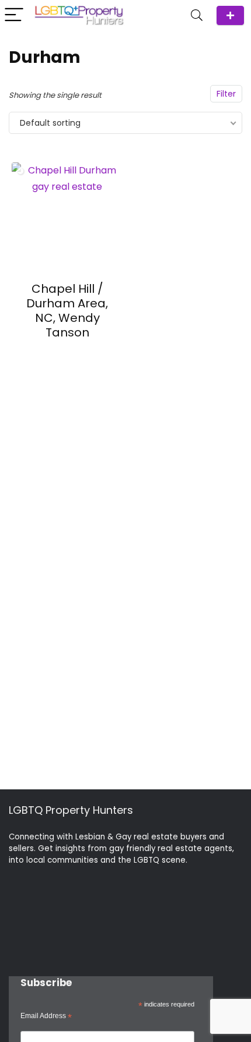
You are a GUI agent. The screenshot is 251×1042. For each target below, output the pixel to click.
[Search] (197, 15)
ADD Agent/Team (230, 15)
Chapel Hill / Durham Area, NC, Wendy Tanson (67, 311)
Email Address (46, 1016)
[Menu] (14, 15)
